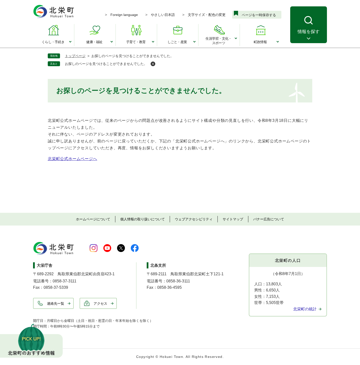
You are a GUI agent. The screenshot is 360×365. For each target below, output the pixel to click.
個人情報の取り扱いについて (142, 219)
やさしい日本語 (163, 15)
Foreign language (124, 15)
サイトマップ (233, 219)
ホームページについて (93, 219)
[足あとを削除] (153, 64)
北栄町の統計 (305, 309)
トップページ (75, 56)
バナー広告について (268, 219)
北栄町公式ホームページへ (72, 159)
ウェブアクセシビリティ (194, 219)
